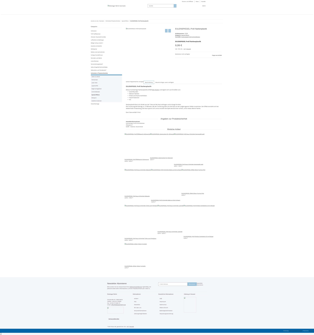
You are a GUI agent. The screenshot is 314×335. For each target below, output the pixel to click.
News (197, 1)
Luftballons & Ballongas (97, 40)
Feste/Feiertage (95, 104)
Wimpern (94, 98)
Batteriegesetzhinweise (166, 310)
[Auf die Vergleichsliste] (166, 30)
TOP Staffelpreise (95, 34)
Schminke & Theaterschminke (99, 73)
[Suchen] (175, 6)
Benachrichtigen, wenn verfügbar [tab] (164, 82)
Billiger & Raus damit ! (97, 43)
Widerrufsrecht (164, 307)
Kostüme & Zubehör (96, 46)
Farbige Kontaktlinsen (97, 55)
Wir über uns (137, 307)
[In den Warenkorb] (127, 27)
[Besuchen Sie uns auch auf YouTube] (108, 323)
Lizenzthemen (95, 61)
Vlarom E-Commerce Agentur (295, 330)
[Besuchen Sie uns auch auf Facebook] (108, 322)
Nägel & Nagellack (96, 89)
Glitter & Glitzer (96, 76)
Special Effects (185, 35)
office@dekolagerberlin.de (118, 305)
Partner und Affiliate (187, 1)
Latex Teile (94, 82)
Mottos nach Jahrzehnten (98, 52)
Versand (188, 49)
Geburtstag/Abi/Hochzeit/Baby (99, 67)
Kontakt (203, 1)
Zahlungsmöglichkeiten (140, 313)
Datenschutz (163, 304)
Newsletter (137, 304)
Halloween (94, 31)
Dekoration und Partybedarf (98, 70)
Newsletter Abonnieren (200, 284)
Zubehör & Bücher (97, 101)
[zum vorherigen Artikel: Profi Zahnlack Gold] (149, 21)
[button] (196, 6)
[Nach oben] (0, 334)
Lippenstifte (95, 86)
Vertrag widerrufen (114, 319)
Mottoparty (94, 49)
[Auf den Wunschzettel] (169, 30)
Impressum (163, 301)
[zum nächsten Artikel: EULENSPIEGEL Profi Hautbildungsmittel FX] (152, 21)
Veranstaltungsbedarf (97, 64)
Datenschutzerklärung (136, 287)
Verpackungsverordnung (166, 313)
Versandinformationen (140, 310)
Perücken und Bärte (96, 58)
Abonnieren (192, 284)
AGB (161, 298)
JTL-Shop (311, 330)
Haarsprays (95, 79)
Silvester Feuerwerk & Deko (98, 37)
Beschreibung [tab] (149, 82)
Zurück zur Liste (95, 21)
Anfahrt (136, 298)
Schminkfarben (96, 92)
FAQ (135, 301)
